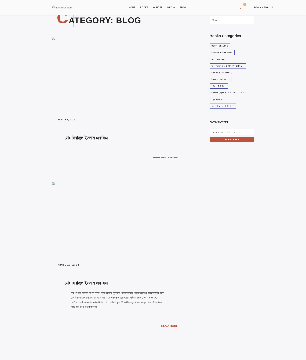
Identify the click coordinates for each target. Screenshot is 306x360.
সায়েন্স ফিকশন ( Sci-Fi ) (222, 106)
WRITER (158, 7)
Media (171, 7)
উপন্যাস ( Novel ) (220, 79)
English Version (222, 52)
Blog (183, 7)
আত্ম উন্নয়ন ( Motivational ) (227, 66)
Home (132, 7)
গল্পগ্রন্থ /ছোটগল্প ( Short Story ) (229, 93)
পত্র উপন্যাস (216, 99)
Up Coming (218, 59)
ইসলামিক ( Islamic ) (221, 73)
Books (144, 7)
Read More (169, 157)
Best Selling (219, 46)
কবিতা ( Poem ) (218, 86)
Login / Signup (263, 7)
